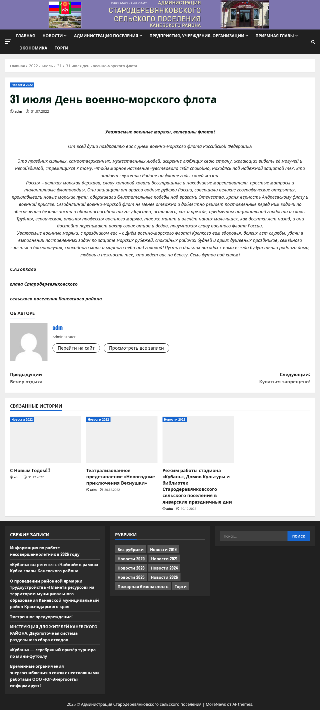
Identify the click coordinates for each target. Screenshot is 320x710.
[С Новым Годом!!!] (45, 439)
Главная (25, 35)
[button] (8, 41)
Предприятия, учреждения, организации (197, 35)
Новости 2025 (131, 577)
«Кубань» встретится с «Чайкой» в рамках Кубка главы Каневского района (54, 567)
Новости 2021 (164, 559)
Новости (52, 35)
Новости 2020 (131, 559)
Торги (61, 48)
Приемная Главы (275, 35)
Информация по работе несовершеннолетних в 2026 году (45, 551)
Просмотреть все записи (136, 348)
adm (18, 111)
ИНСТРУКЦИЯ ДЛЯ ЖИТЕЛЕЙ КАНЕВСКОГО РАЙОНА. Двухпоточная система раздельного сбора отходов (54, 633)
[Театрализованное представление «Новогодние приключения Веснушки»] (122, 439)
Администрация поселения (106, 35)
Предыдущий (26, 378)
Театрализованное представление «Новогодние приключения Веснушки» (120, 476)
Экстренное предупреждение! (41, 617)
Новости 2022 (22, 85)
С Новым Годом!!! (30, 470)
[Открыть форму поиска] (313, 42)
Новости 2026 (164, 577)
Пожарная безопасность (143, 586)
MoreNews (216, 704)
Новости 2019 (163, 549)
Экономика (33, 48)
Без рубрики (131, 549)
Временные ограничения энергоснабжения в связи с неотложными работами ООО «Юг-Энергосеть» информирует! (54, 675)
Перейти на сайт (76, 348)
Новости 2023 (131, 568)
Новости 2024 (164, 568)
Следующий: (284, 378)
